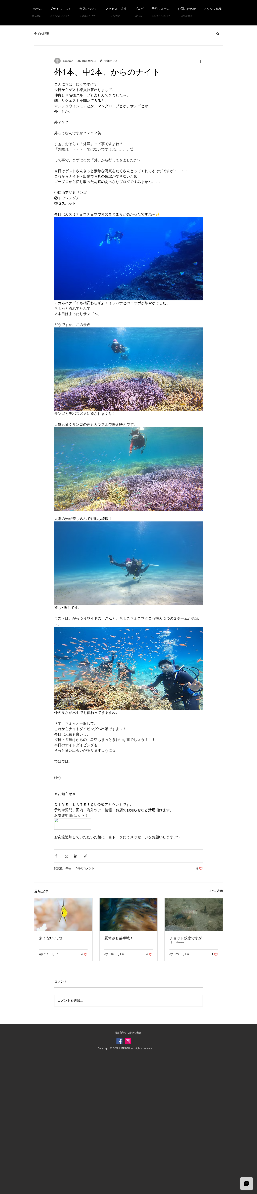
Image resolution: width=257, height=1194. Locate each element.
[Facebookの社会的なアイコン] (119, 1041)
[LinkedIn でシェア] (76, 856)
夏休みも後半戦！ (118, 938)
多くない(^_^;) (50, 938)
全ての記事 (41, 33)
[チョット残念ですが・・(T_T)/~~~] (194, 914)
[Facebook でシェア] (56, 856)
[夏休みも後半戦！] (129, 914)
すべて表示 (216, 890)
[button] (218, 33)
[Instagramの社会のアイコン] (128, 1041)
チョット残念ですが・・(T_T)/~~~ (189, 940)
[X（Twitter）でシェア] (66, 856)
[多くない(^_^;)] (63, 914)
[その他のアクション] (200, 61)
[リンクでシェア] (86, 856)
